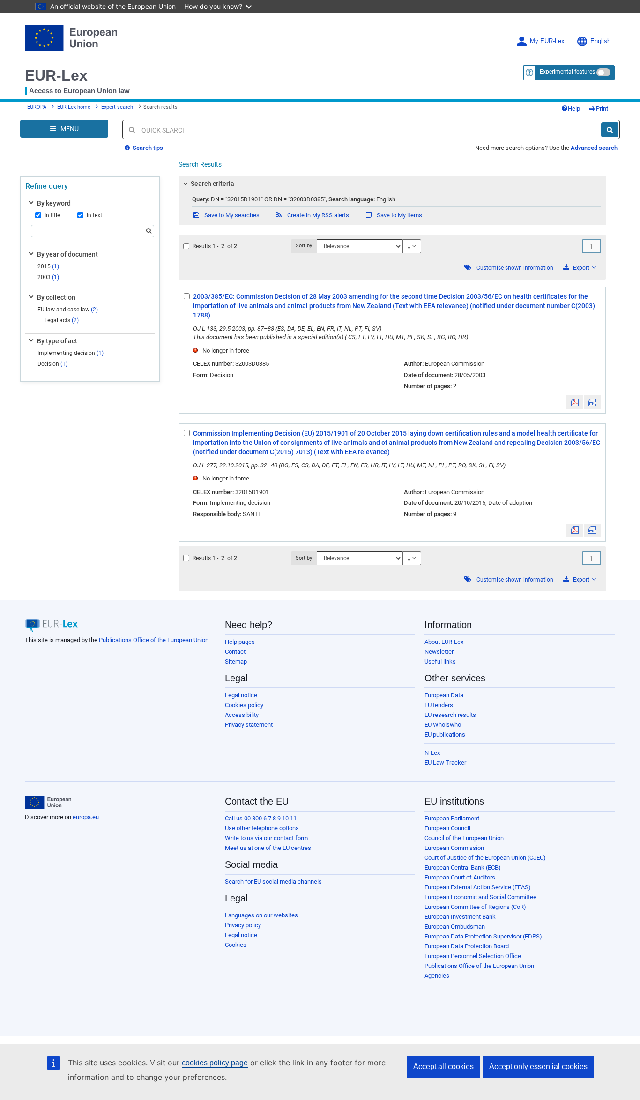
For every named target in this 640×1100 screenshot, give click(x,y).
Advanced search (594, 147)
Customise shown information (514, 268)
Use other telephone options (262, 828)
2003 (48, 277)
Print (601, 108)
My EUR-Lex (547, 41)
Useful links (440, 661)
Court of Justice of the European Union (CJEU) (485, 857)
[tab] (392, 184)
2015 (48, 266)
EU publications (444, 734)
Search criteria (212, 183)
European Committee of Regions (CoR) (475, 906)
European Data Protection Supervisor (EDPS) (483, 936)
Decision (52, 364)
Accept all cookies (443, 1066)
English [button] (600, 41)
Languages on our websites (261, 915)
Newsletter (439, 651)
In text (94, 215)
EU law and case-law (67, 309)
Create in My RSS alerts (317, 215)
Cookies (235, 944)
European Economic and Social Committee (480, 897)
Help (574, 108)
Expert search (117, 107)
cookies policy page (215, 1063)
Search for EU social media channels (273, 881)
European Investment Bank (460, 916)
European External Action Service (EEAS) (477, 887)
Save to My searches (231, 215)
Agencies (436, 975)
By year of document (67, 254)
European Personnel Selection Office (472, 956)
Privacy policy (243, 925)
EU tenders (438, 705)
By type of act (57, 341)
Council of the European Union (464, 838)
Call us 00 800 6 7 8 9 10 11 (261, 818)
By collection (56, 297)
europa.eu (86, 816)
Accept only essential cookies (538, 1066)
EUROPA (36, 107)
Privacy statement (249, 724)
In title (52, 215)
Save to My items (398, 215)
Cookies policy (244, 705)
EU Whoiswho (442, 724)
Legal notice (241, 695)
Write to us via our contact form (266, 838)
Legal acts (62, 320)
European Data (443, 695)
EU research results (450, 714)
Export (581, 268)
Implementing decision (70, 353)
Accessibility (242, 714)
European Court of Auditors (459, 877)
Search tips (147, 147)
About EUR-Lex (443, 641)
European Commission (454, 847)
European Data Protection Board (466, 946)
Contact (235, 651)
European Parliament (451, 818)
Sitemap (236, 661)
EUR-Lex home (73, 107)
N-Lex (432, 752)
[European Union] (48, 802)
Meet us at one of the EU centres (268, 847)
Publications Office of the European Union (153, 639)
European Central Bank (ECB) (462, 867)
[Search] (609, 129)
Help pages (240, 641)
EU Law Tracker (445, 762)
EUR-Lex (56, 75)
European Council (447, 828)
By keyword (54, 203)
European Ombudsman (454, 926)
